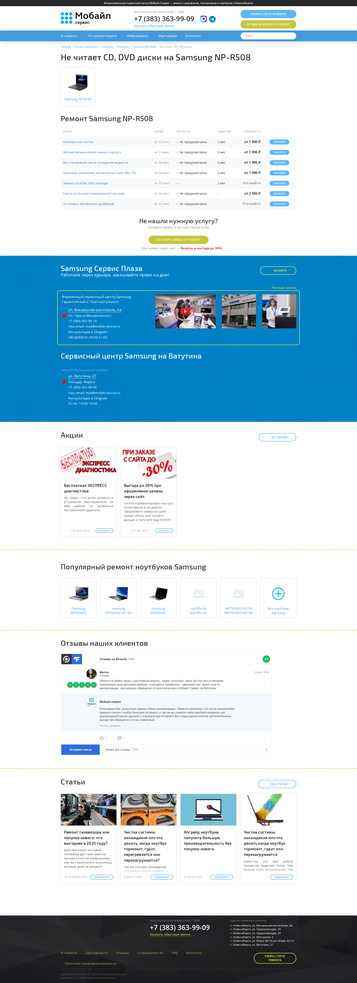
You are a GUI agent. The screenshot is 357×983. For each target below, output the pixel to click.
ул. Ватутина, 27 (82, 376)
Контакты (193, 36)
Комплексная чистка (78, 142)
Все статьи (279, 784)
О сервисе (69, 36)
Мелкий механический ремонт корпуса (92, 152)
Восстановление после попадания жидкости (95, 162)
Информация (137, 36)
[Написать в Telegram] (212, 19)
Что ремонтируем (102, 36)
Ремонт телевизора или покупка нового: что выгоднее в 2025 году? (86, 838)
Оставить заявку (268, 24)
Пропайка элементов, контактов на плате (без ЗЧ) (99, 173)
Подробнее (104, 530)
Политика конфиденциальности (91, 963)
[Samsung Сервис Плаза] (185, 311)
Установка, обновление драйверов (88, 204)
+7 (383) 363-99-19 (82, 321)
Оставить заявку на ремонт (178, 239)
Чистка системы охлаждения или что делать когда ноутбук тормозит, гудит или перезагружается (264, 843)
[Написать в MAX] (203, 18)
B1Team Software (106, 978)
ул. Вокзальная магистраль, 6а (94, 309)
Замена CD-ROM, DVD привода (85, 183)
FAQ (175, 953)
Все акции (279, 437)
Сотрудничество (150, 953)
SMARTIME (85, 978)
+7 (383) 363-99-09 (164, 18)
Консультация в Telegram (87, 332)
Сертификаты (97, 953)
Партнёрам (168, 36)
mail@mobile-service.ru (103, 326)
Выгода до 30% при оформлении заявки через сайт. (143, 491)
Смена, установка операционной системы (94, 193)
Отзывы (122, 953)
